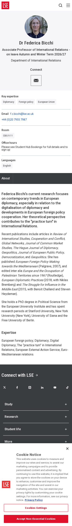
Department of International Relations (36, 60)
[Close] (67, 448)
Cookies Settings (36, 507)
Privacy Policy (34, 500)
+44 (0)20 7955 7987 (14, 119)
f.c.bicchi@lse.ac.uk (22, 113)
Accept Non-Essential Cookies (36, 518)
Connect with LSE (18, 375)
